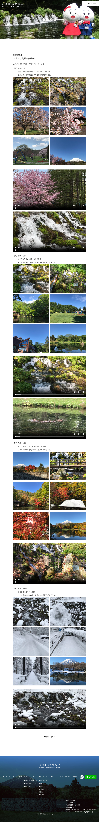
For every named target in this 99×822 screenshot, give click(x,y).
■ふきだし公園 (43, 780)
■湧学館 (41, 792)
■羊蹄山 (41, 786)
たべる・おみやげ (65, 776)
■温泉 (40, 783)
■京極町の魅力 (28, 783)
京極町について (29, 776)
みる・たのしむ (44, 776)
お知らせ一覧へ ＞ (49, 737)
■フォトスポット (43, 795)
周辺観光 (75, 776)
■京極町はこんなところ (30, 780)
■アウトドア (42, 789)
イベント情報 (17, 776)
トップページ (7, 776)
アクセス (54, 776)
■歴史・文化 (27, 786)
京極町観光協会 (43, 814)
